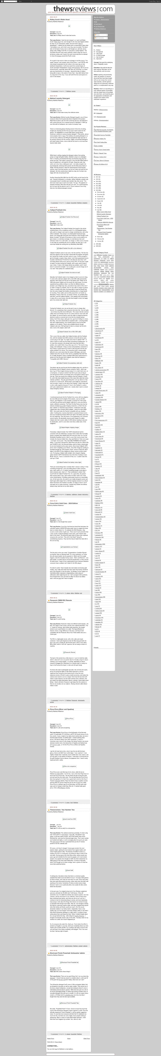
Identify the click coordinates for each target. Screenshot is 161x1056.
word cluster (55, 841)
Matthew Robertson (100, 28)
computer (96, 271)
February (99, 239)
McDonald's (74, 732)
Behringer (97, 356)
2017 (97, 177)
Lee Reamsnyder (99, 26)
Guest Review (99, 441)
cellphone (74, 494)
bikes (98, 266)
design (107, 271)
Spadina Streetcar (79, 916)
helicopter (98, 450)
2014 (97, 181)
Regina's (63, 788)
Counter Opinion (99, 399)
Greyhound (98, 438)
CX (96, 404)
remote (52, 702)
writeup (55, 860)
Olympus (96, 260)
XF (96, 633)
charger (80, 494)
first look (60, 855)
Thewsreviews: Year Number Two (62, 810)
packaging (96, 284)
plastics (112, 284)
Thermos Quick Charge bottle (102, 149)
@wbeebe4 (99, 113)
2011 (97, 188)
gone (59, 578)
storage (97, 588)
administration (68, 946)
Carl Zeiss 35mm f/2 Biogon (101, 160)
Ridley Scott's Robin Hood (60, 19)
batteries (68, 494)
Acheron (59, 56)
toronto (96, 290)
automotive (98, 344)
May (98, 207)
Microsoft (97, 512)
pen (96, 542)
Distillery (97, 409)
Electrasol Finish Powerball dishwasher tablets (67, 953)
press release (99, 551)
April (98, 210)
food (71, 802)
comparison (111, 269)
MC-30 (79, 641)
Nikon (112, 258)
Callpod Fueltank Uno (58, 210)
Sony (112, 260)
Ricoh (96, 565)
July (98, 203)
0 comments (54, 91)
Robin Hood (57, 42)
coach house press (100, 390)
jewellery (97, 466)
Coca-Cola (64, 526)
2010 (97, 190)
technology (77, 67)
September (100, 199)
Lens (105, 258)
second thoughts (99, 571)
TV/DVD (96, 262)
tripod (95, 291)
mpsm (97, 521)
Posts (98, 35)
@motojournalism (103, 120)
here (64, 136)
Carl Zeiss (98, 381)
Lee (96, 487)
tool (113, 288)
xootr (112, 291)
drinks (72, 593)
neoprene (111, 282)
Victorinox (98, 617)
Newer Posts (50, 1038)
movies (73, 91)
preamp (97, 549)
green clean (97, 276)
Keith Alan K (98, 24)
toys (100, 290)
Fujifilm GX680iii (98, 146)
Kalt (96, 471)
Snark (96, 581)
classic (83, 60)
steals (109, 288)
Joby (113, 256)
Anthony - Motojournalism (102, 19)
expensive (104, 273)
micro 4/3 (104, 280)
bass (96, 351)
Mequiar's (97, 507)
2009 (97, 244)
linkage (108, 278)
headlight (97, 448)
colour (106, 269)
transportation (106, 290)
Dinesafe (57, 780)
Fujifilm (97, 429)
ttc (98, 291)
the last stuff (62, 979)
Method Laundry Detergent (60, 98)
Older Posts (86, 1038)
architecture (100, 264)
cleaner (68, 203)
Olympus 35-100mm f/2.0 (101, 164)
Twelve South (99, 610)
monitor (112, 280)
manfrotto (96, 280)
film (109, 273)
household (73, 203)
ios (96, 459)
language (96, 278)
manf (77, 117)
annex (68, 802)
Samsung (97, 569)
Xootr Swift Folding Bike (100, 142)
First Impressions (103, 256)
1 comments (54, 946)
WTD (99, 262)
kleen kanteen (99, 477)
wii (96, 629)
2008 (97, 246)
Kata (96, 473)
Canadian (104, 255)
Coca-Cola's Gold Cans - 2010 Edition (64, 503)
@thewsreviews (103, 109)
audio (106, 264)
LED (102, 258)
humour (97, 457)
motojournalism (97, 282)
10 (96, 308)
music (107, 282)
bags (95, 266)
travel (112, 290)
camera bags (109, 267)
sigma (106, 288)
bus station (98, 367)
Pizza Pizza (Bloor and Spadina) (62, 709)
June (98, 205)
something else (69, 995)
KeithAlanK (97, 258)
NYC (108, 258)
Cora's (78, 782)
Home (68, 1038)
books (102, 266)
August (99, 201)
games (112, 274)
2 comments (54, 700)
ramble (97, 553)
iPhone (108, 276)
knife (112, 276)
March (99, 236)
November (100, 194)
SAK (96, 567)
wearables (98, 622)
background (111, 264)
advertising (111, 262)
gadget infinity (106, 274)
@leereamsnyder (101, 117)
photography (81, 700)
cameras (96, 269)
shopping (84, 203)
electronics (85, 494)
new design (65, 834)
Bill (96, 22)
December (100, 192)
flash (113, 273)
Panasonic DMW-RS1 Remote (61, 600)
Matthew (68, 91)
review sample (105, 286)
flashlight (96, 275)
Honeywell (98, 452)
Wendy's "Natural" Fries (100, 153)
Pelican (108, 260)
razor (96, 558)
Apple (95, 255)
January (99, 241)
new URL (72, 834)
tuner (96, 606)
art (104, 264)
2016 (97, 179)
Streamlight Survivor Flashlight (102, 135)
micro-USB (63, 406)
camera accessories (100, 370)
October (99, 196)
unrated (80, 946)
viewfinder (98, 620)
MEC (96, 505)
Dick (70, 67)
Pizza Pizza (64, 732)
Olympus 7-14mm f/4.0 (100, 157)
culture (68, 593)
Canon (109, 255)
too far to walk (56, 744)
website (85, 946)
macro (112, 278)
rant (81, 593)
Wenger (97, 627)
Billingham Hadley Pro (100, 138)
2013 (97, 183)
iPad (96, 461)
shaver (97, 574)
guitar (96, 443)
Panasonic (74, 700)
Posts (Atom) (58, 1042)
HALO (97, 445)
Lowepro (97, 496)
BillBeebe (99, 255)
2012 (97, 185)
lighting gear (102, 278)
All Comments (100, 38)
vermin (104, 291)
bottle (106, 266)
